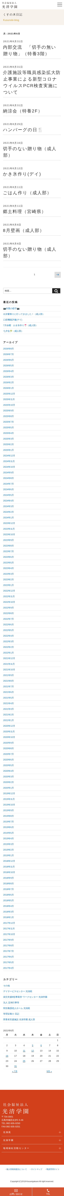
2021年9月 (8, 675)
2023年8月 (8, 545)
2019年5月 (8, 833)
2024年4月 (8, 500)
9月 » (49, 1071)
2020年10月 (9, 737)
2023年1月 (8, 585)
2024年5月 (8, 495)
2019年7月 (8, 821)
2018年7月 (8, 889)
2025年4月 (8, 433)
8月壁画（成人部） (23, 230)
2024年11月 (9, 461)
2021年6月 (8, 692)
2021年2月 (8, 714)
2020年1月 (8, 788)
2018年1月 (8, 917)
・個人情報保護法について (16, 1169)
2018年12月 (9, 861)
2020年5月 (8, 765)
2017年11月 (9, 928)
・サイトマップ (35, 1169)
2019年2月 (8, 849)
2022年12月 (9, 590)
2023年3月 (8, 574)
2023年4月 (8, 568)
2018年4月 (8, 906)
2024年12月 (9, 455)
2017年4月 (8, 968)
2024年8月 (8, 478)
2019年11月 (9, 799)
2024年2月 (8, 512)
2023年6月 (8, 557)
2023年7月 (8, 551)
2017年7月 (8, 951)
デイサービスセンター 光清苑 (17, 991)
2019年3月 (8, 844)
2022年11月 (9, 596)
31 (15, 1066)
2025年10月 (9, 405)
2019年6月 (8, 827)
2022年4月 (8, 636)
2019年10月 (9, 804)
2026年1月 (8, 388)
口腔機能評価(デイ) (12, 319)
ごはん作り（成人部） (27, 192)
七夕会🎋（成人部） (13, 331)
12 (32, 1050)
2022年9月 (8, 607)
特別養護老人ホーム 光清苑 (16, 1008)
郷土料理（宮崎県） (24, 211)
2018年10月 (9, 872)
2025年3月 (8, 438)
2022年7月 (8, 619)
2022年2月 (8, 647)
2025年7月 (8, 422)
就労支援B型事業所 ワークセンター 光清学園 (25, 997)
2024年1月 (8, 517)
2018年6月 (8, 895)
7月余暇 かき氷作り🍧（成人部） (20, 325)
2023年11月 (9, 529)
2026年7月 (8, 354)
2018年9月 (8, 878)
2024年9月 (8, 472)
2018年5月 (8, 900)
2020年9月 (8, 742)
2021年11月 (9, 664)
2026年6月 (8, 360)
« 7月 (14, 1071)
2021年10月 (9, 669)
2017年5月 (8, 962)
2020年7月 (8, 754)
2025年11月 (9, 399)
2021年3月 (8, 709)
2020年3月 (8, 776)
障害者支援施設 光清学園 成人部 (19, 1019)
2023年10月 (9, 534)
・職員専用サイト (52, 1169)
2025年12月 (9, 393)
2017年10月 (9, 934)
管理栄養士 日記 (11, 1014)
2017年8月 (8, 945)
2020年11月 (9, 731)
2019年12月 (9, 793)
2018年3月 (8, 911)
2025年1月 (8, 450)
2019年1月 (8, 855)
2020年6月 (8, 759)
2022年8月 (8, 613)
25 (24, 1061)
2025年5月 (8, 427)
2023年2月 (8, 579)
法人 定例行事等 (11, 1002)
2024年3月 (8, 506)
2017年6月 (8, 956)
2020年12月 (9, 726)
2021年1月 (8, 720)
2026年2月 (8, 382)
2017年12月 (9, 923)
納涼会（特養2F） (23, 111)
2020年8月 (8, 748)
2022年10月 (9, 602)
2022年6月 (8, 624)
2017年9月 (8, 940)
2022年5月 (8, 630)
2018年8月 (8, 883)
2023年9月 (8, 540)
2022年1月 (8, 652)
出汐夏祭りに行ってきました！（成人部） (24, 314)
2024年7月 (8, 483)
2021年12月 (9, 658)
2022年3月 (8, 641)
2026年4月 (8, 371)
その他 (6, 985)
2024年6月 (8, 489)
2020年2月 (8, 782)
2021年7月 (8, 686)
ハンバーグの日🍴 (23, 129)
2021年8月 (8, 681)
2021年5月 (8, 697)
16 (7, 1056)
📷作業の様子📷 (11, 308)
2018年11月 (9, 866)
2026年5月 (8, 365)
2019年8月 (8, 816)
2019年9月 (8, 810)
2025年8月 (8, 416)
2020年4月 (8, 771)
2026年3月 (8, 377)
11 (24, 1050)
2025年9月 (8, 410)
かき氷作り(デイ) (22, 174)
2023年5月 (8, 562)
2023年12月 (9, 523)
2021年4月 (8, 703)
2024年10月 (9, 467)
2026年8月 (8, 348)
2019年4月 (8, 838)
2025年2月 (8, 444)
